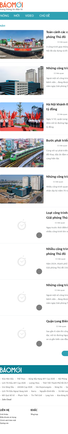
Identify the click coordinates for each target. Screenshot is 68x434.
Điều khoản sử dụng (8, 417)
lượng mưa (34, 383)
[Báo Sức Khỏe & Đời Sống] (49, 223)
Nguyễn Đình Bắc (47, 391)
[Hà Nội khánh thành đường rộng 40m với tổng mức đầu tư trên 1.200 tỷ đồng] (22, 116)
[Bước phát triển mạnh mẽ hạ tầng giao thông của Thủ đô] (22, 152)
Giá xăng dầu (8, 387)
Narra (33, 391)
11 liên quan (62, 42)
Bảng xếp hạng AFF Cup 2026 (42, 379)
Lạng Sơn (50, 395)
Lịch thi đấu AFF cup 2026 (14, 383)
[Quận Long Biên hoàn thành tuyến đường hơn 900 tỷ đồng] (22, 333)
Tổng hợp (34, 414)
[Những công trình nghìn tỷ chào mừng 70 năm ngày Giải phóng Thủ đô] (22, 80)
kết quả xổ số (8, 395)
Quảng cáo (4, 423)
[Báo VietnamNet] (49, 291)
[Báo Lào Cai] (48, 74)
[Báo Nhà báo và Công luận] (50, 114)
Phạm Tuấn (23, 395)
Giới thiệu (4, 414)
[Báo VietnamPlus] (50, 42)
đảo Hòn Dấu (8, 379)
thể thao (21, 379)
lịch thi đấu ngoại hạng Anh (15, 391)
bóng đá (58, 387)
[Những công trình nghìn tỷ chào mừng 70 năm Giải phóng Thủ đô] (22, 189)
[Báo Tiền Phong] (49, 259)
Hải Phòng (62, 379)
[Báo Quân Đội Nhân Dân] (50, 146)
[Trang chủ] (11, 6)
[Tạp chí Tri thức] (48, 182)
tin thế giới (36, 395)
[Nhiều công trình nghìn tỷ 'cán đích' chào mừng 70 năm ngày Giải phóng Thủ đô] (22, 261)
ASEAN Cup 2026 (24, 387)
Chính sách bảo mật (8, 420)
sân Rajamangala (43, 387)
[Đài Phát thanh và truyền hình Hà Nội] (50, 327)
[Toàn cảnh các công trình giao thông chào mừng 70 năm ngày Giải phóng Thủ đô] (22, 44)
